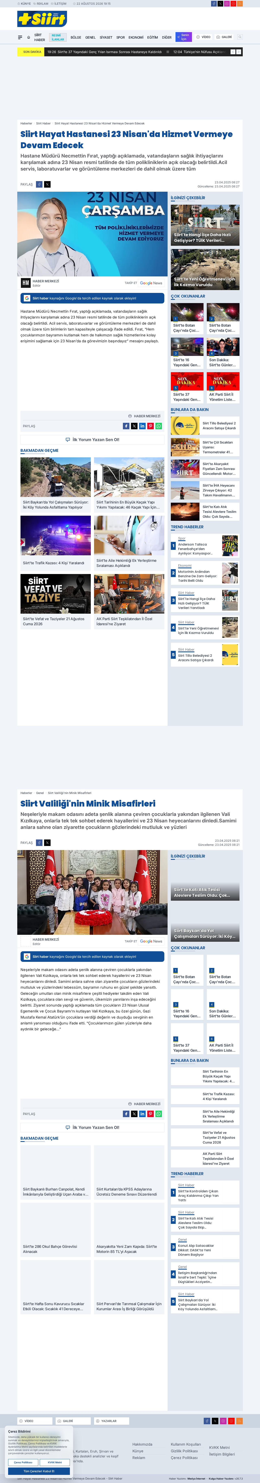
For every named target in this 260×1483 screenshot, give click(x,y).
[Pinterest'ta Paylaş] (150, 426)
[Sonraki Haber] (238, 51)
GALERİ (227, 37)
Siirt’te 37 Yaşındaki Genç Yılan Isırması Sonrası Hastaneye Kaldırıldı (105, 52)
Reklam (42, 3)
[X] (220, 4)
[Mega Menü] (20, 37)
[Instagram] (227, 4)
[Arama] (240, 37)
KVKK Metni (219, 1447)
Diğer (166, 37)
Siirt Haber (39, 37)
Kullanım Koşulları (186, 1444)
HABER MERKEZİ (46, 283)
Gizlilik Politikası (184, 1451)
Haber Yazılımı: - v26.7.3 (206, 1478)
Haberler (26, 123)
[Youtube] (233, 4)
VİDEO (206, 37)
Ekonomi (136, 37)
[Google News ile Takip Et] (151, 283)
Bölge (76, 37)
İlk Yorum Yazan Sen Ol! (96, 439)
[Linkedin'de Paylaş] (142, 426)
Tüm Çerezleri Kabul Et (39, 1471)
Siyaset (106, 37)
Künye (26, 3)
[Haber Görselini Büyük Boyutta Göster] (92, 234)
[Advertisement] (130, 88)
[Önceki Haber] (233, 51)
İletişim (60, 3)
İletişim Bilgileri (222, 1454)
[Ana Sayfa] (28, 37)
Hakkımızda (142, 1444)
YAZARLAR (108, 1421)
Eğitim (152, 37)
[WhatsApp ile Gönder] (158, 426)
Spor (120, 37)
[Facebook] (214, 4)
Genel (90, 37)
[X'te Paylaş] (47, 184)
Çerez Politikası (184, 1458)
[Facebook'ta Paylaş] (39, 184)
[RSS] (240, 4)
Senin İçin (185, 37)
